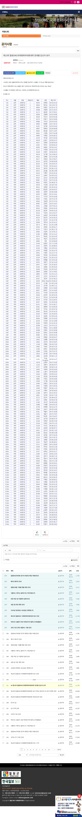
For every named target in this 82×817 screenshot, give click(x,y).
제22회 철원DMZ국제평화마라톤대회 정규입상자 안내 (26, 697)
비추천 (45, 535)
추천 (37, 535)
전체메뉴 (5, 12)
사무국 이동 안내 (16, 714)
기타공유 (47, 73)
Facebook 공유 (9, 73)
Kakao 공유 (31, 73)
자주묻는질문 (46, 36)
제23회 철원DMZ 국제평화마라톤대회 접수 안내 (25, 616)
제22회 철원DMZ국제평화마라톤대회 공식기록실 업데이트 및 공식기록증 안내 (33, 691)
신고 (76, 73)
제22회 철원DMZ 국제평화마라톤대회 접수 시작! (25, 743)
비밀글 (7, 560)
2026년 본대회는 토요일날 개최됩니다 (22, 610)
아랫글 (73, 541)
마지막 (59, 749)
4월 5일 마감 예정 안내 (17, 605)
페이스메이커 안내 (16, 581)
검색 (62, 755)
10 (49, 749)
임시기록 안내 (15, 708)
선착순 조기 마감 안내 (17, 737)
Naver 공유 (40, 73)
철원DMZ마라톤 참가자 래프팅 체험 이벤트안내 (25, 576)
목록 (78, 51)
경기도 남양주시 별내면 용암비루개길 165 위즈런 (16, 788)
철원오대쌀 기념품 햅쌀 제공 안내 (20, 587)
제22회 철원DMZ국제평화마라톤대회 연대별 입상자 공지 (29, 685)
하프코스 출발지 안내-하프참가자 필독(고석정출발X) (26, 622)
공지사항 (5, 36)
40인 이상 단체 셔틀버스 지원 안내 (21, 628)
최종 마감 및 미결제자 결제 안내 (20, 599)
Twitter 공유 (21, 73)
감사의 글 (13, 703)
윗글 (66, 541)
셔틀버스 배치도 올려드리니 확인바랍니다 (23, 593)
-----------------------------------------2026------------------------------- (31, 680)
